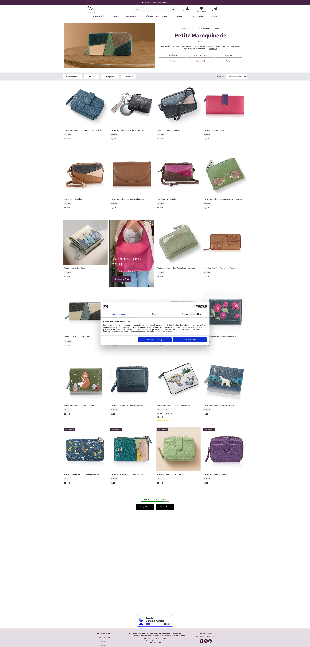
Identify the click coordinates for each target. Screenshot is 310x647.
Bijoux (115, 16)
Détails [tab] (155, 314)
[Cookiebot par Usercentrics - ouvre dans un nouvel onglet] (196, 306)
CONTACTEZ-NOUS (104, 637)
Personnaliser (153, 340)
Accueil (184, 29)
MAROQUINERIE (132, 16)
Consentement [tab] (118, 314)
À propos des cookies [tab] (191, 314)
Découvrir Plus (121, 279)
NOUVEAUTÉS (98, 16)
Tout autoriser (190, 340)
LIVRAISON (104, 641)
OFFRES (214, 16)
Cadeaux (179, 16)
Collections (197, 16)
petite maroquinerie (211, 29)
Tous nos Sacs (195, 29)
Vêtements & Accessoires (157, 16)
